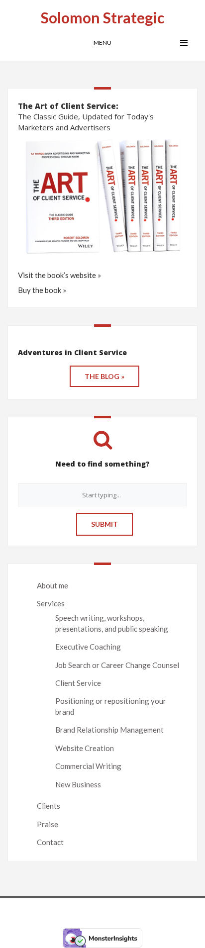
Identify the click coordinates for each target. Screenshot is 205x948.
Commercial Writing (88, 765)
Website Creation (84, 748)
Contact (50, 842)
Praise (47, 824)
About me (52, 585)
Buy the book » (42, 289)
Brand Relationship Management (109, 729)
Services (51, 603)
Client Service (78, 682)
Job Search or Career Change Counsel (117, 665)
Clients (48, 805)
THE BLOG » (104, 376)
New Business (78, 784)
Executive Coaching (88, 646)
